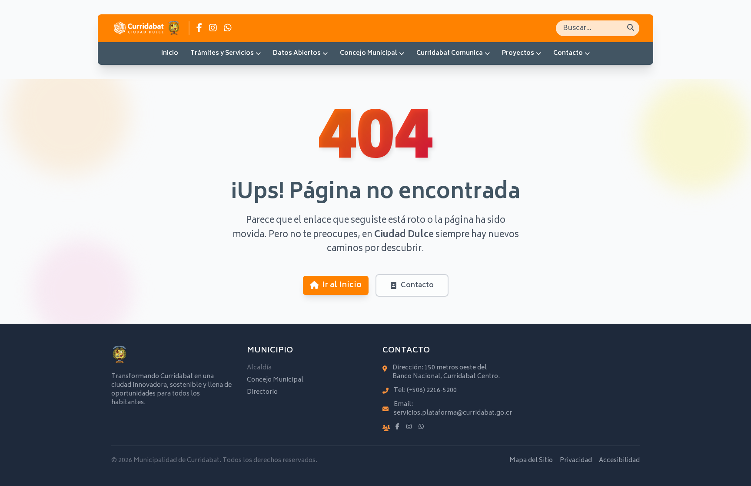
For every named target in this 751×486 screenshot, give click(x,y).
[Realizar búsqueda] (630, 28)
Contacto (568, 53)
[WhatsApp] (421, 427)
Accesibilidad (619, 460)
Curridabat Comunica (449, 53)
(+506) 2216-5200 (432, 390)
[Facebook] (397, 427)
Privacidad (576, 460)
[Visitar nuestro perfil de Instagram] (213, 28)
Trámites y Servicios (222, 53)
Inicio (169, 53)
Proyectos (518, 53)
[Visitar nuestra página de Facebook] (199, 28)
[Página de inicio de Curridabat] (147, 28)
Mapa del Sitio (531, 460)
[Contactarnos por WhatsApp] (228, 28)
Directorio (262, 392)
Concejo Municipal (368, 53)
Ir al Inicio (342, 285)
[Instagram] (409, 427)
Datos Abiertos (297, 53)
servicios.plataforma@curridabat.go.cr (453, 413)
